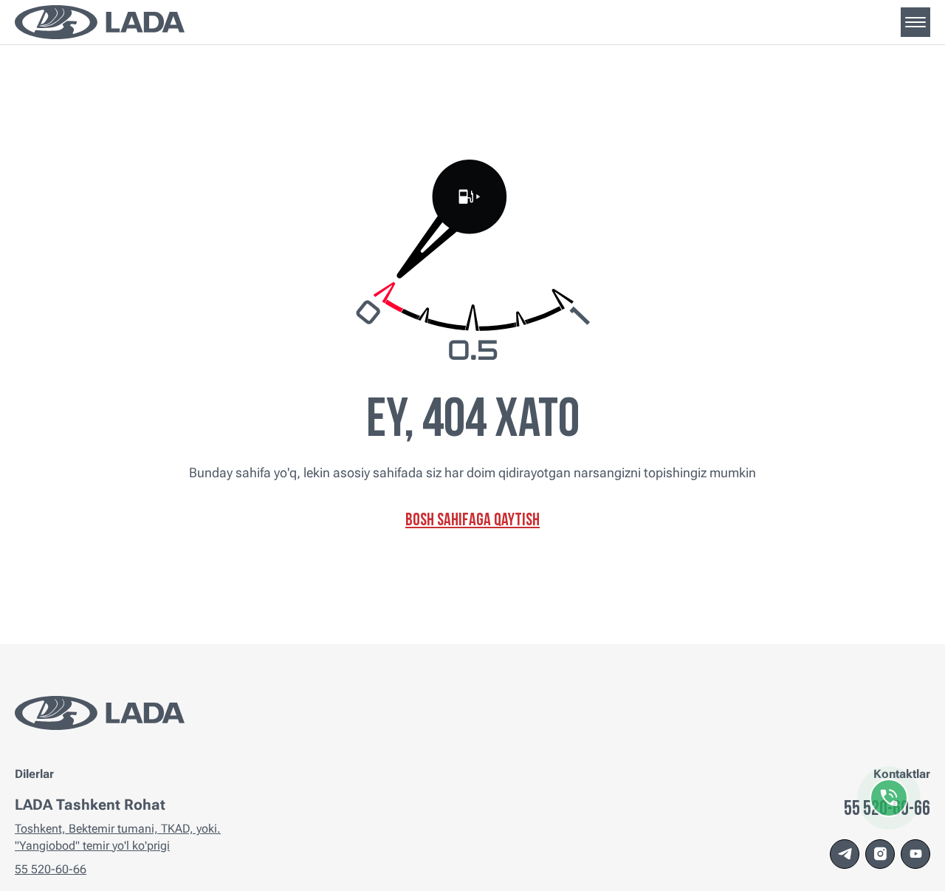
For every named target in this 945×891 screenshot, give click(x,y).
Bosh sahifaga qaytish (472, 521)
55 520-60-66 (50, 869)
